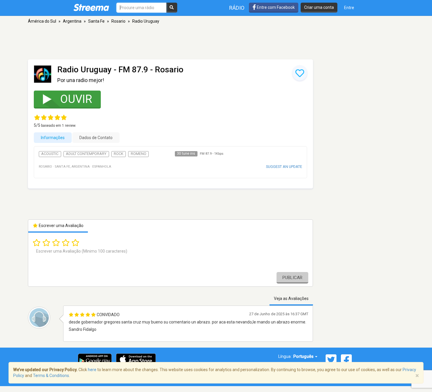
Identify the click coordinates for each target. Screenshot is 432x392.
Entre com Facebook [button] (275, 7)
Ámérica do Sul (42, 21)
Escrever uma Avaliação (60, 225)
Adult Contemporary (86, 154)
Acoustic (49, 154)
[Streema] (91, 7)
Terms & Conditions (51, 375)
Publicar (292, 277)
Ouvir (76, 99)
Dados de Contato (96, 137)
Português (303, 356)
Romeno (138, 154)
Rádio (237, 8)
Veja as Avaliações (291, 298)
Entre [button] (349, 7)
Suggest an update (284, 166)
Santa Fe (96, 21)
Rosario (118, 21)
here (92, 369)
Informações (53, 137)
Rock (118, 154)
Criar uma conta (319, 7)
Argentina (72, 21)
